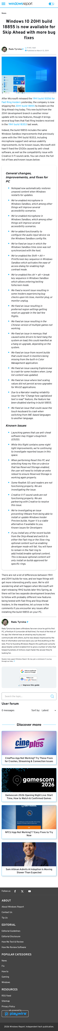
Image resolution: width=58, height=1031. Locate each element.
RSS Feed (6, 995)
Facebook (15, 891)
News (4, 13)
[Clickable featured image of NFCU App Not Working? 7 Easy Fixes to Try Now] (29, 817)
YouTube (29, 891)
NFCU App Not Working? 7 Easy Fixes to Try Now (29, 834)
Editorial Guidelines (11, 931)
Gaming (5, 977)
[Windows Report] (20, 3)
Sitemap (6, 1001)
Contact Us (7, 912)
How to (5, 971)
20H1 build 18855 (25, 106)
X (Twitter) (22, 891)
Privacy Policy (8, 1006)
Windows (6, 982)
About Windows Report (13, 907)
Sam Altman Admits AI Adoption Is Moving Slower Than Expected (29, 871)
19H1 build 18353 (17, 124)
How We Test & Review (12, 942)
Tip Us (5, 917)
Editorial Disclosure (11, 936)
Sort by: (35, 710)
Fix (3, 966)
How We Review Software (14, 947)
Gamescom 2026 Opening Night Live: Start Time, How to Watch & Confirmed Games (29, 797)
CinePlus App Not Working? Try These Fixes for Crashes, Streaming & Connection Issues (29, 760)
